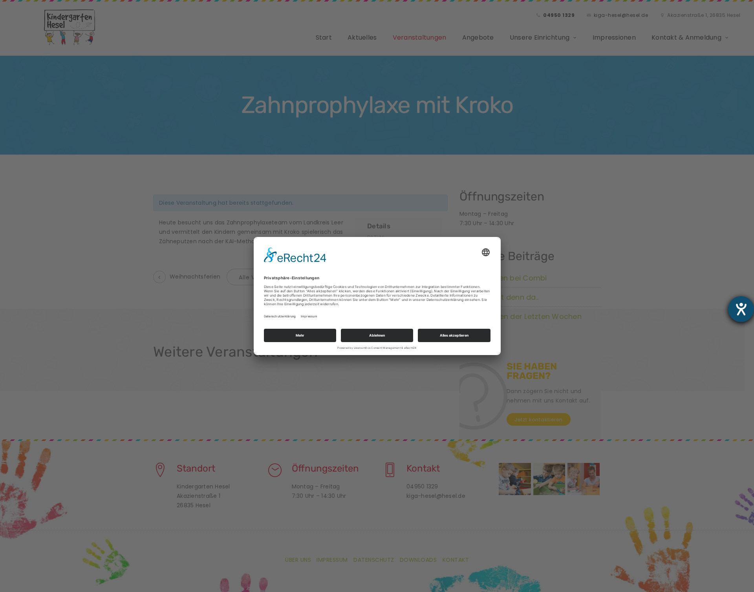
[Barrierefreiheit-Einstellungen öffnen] (741, 309)
